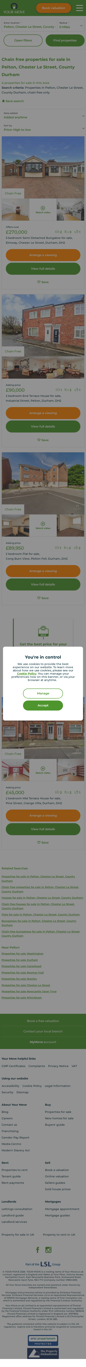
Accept (43, 705)
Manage (43, 693)
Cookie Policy (26, 673)
